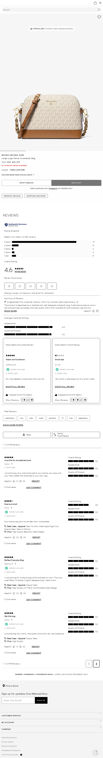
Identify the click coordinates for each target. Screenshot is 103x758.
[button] (96, 752)
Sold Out (76, 183)
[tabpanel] (51, 82)
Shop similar (26, 183)
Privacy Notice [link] (7, 742)
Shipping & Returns (36, 196)
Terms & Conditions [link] (9, 746)
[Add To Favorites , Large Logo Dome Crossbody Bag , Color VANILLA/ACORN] (99, 17)
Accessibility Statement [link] (11, 750)
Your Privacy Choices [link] (10, 754)
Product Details (12, 196)
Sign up (41, 700)
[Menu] (100, 3)
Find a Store (11, 685)
